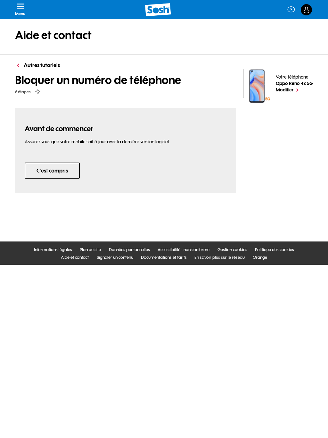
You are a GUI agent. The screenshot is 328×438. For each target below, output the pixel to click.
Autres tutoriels (41, 65)
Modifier (294, 89)
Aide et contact (53, 35)
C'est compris (52, 170)
